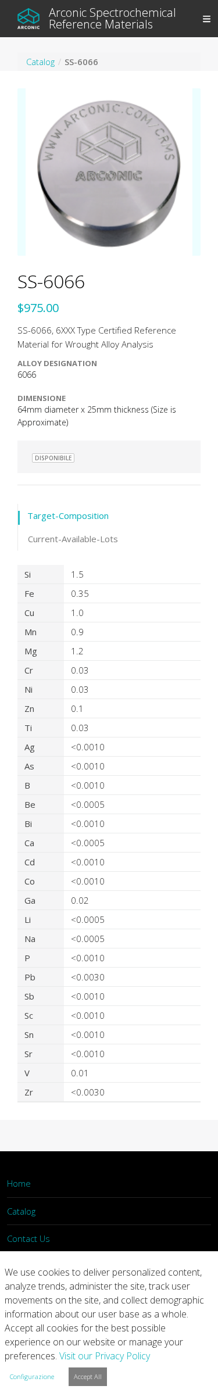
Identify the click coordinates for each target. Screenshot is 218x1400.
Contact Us (28, 1238)
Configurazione (32, 1376)
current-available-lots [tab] (73, 539)
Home (19, 1183)
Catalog (21, 1211)
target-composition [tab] (68, 515)
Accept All (88, 1376)
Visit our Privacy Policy (104, 1355)
